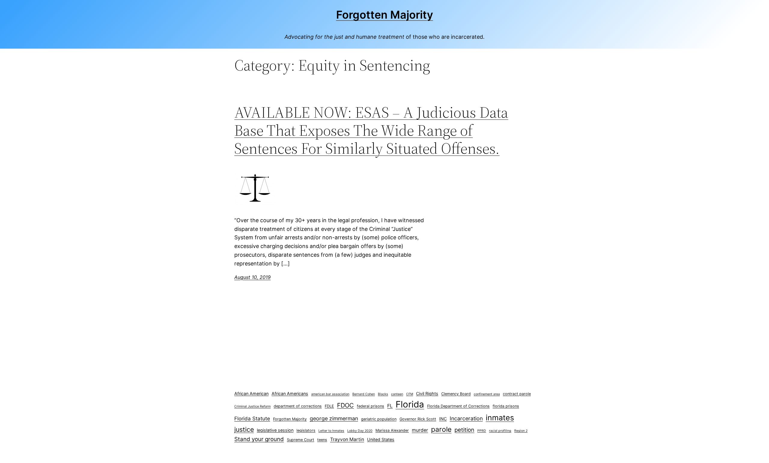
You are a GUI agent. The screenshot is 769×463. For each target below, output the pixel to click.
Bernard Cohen (363, 394)
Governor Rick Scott (418, 419)
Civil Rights (427, 393)
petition (464, 429)
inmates (500, 417)
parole (441, 429)
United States (380, 439)
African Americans (290, 393)
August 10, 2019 (252, 277)
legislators (305, 430)
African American (251, 393)
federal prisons (370, 406)
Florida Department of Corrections (458, 406)
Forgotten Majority (384, 14)
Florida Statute (252, 419)
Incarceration (466, 418)
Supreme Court (300, 439)
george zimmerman (334, 418)
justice (244, 429)
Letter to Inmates (331, 431)
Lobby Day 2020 (359, 431)
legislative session (275, 430)
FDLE (329, 406)
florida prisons (506, 406)
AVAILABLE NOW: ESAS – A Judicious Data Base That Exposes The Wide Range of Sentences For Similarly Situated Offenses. (371, 130)
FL (390, 406)
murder (420, 430)
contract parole (517, 394)
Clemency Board (456, 394)
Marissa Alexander (392, 430)
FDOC (345, 405)
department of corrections (298, 406)
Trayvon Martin (347, 439)
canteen (397, 394)
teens (322, 439)
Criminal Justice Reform (252, 406)
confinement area (487, 394)
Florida (410, 404)
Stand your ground (259, 439)
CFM (409, 394)
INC (443, 418)
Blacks (383, 394)
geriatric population (379, 419)
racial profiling (500, 431)
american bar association (330, 394)
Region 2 (520, 431)
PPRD (481, 431)
